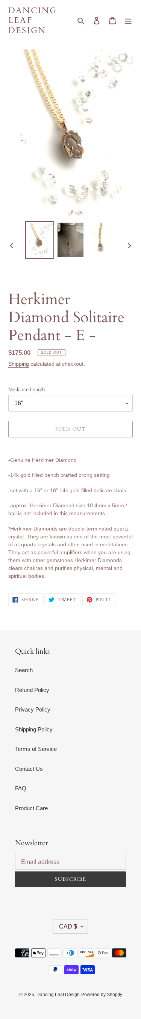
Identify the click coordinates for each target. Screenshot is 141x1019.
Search (24, 670)
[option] (39, 240)
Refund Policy (32, 690)
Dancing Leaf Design (32, 20)
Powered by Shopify (101, 994)
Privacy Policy (32, 709)
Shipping (18, 364)
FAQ (20, 788)
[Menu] (128, 20)
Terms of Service (36, 749)
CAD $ (68, 926)
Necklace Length (26, 389)
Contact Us (29, 769)
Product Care (31, 808)
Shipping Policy (34, 729)
